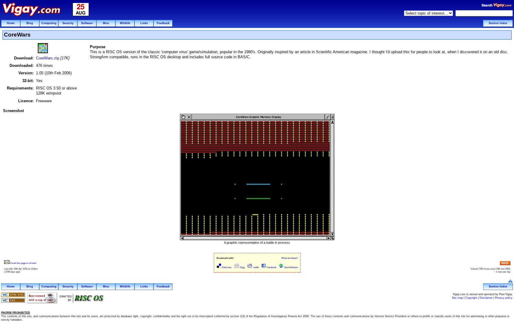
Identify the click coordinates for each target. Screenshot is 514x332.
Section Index (498, 23)
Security (67, 23)
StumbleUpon (290, 267)
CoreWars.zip (47, 58)
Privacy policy (503, 297)
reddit (256, 267)
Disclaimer (486, 297)
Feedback (163, 23)
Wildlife (125, 23)
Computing (49, 23)
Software (87, 23)
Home (11, 23)
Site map (457, 297)
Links (144, 23)
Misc (106, 23)
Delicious (226, 267)
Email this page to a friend (23, 263)
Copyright (471, 297)
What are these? (289, 258)
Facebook (271, 267)
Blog (29, 23)
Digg (242, 267)
